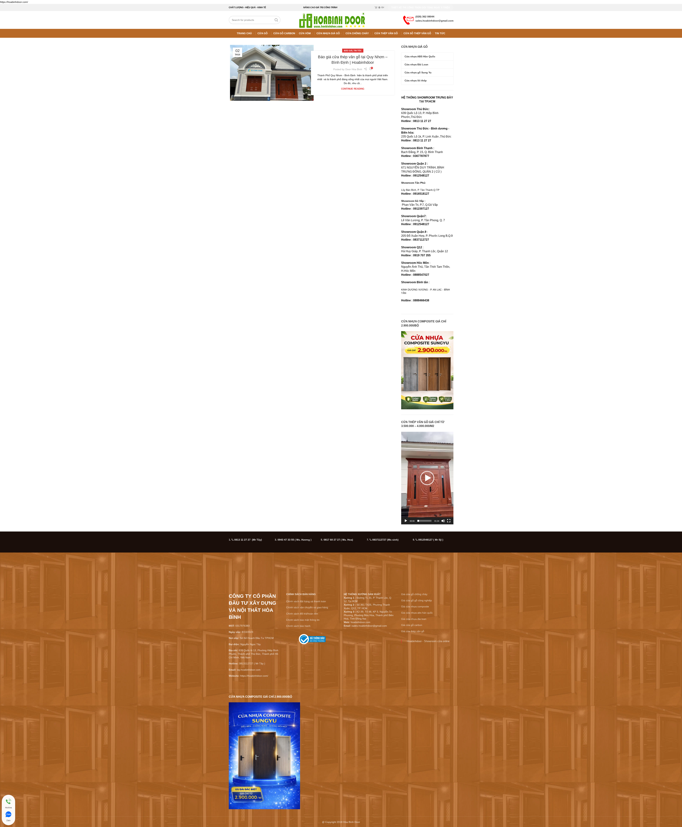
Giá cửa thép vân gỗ (412, 631)
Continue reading (352, 89)
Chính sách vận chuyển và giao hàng (307, 607)
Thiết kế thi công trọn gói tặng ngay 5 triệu (420, 7)
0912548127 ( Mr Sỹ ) (430, 539)
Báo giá (348, 51)
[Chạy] (406, 523)
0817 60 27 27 (338, 539)
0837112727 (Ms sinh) (385, 539)
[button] (427, 478)
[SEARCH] (276, 20)
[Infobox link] (312, 640)
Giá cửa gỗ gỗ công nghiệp (416, 600)
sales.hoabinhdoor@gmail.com (434, 20)
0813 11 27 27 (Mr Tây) (248, 539)
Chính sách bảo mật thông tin (303, 619)
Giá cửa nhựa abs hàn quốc (417, 612)
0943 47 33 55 (294, 539)
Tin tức (358, 51)
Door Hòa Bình (353, 69)
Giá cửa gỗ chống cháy (414, 594)
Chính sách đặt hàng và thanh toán (306, 601)
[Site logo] (332, 19)
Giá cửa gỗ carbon (411, 625)
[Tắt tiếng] (443, 523)
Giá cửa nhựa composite (415, 606)
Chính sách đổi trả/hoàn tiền (302, 613)
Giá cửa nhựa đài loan (413, 619)
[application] (427, 478)
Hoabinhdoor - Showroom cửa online (428, 641)
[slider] (424, 521)
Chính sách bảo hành (298, 625)
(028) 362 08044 (424, 16)
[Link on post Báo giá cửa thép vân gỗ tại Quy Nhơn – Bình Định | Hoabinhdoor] (272, 73)
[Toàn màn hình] (449, 523)
